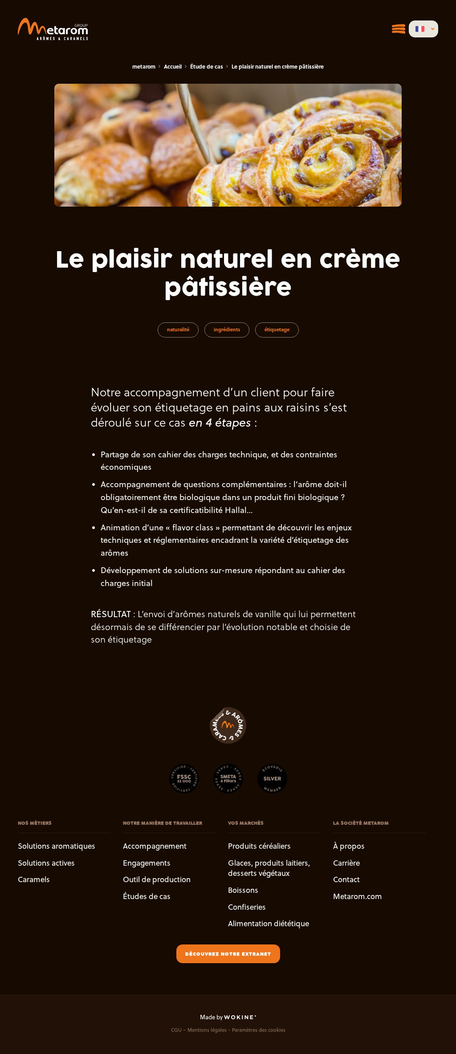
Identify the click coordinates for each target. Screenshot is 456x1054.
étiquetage (277, 329)
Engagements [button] (147, 863)
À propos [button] (349, 846)
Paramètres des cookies (258, 1030)
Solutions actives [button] (46, 863)
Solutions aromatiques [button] (56, 846)
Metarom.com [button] (357, 896)
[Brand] (53, 29)
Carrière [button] (346, 863)
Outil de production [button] (157, 880)
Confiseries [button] (247, 907)
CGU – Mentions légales (199, 1030)
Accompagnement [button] (155, 846)
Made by (212, 1017)
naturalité (178, 329)
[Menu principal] (398, 29)
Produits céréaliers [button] (259, 846)
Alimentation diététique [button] (268, 924)
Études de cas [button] (147, 896)
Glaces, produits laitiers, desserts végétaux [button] (269, 868)
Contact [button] (346, 880)
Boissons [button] (243, 890)
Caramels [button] (34, 880)
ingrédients (227, 329)
